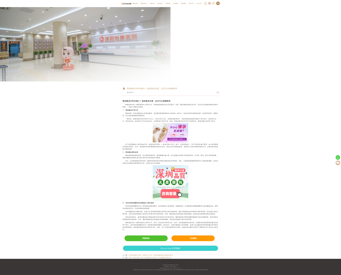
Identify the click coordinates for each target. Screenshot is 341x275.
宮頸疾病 (167, 3)
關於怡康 (135, 3)
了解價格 (193, 238)
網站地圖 (162, 268)
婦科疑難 (183, 3)
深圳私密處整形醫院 (203, 269)
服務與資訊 (144, 3)
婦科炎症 (160, 3)
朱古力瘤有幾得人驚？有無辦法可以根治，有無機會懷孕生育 (150, 257)
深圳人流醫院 (187, 269)
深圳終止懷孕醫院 (157, 269)
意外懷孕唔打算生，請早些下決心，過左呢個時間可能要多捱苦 (151, 255)
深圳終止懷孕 (149, 269)
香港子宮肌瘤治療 (142, 269)
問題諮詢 (146, 238)
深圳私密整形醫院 (179, 269)
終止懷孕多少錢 (171, 269)
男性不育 (191, 3)
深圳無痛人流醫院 (194, 269)
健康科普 (130, 92)
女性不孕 (199, 3)
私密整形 (175, 3)
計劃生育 (152, 3)
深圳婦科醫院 (164, 269)
